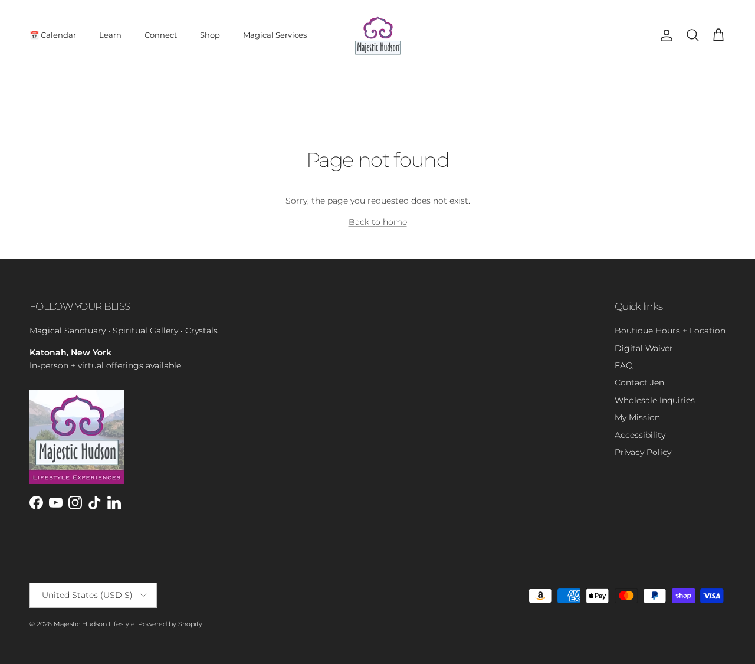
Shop (210, 35)
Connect (161, 35)
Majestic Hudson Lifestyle (94, 624)
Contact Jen (639, 382)
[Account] (664, 35)
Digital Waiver (644, 348)
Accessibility (640, 435)
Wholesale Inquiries (655, 400)
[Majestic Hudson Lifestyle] (378, 35)
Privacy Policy (643, 452)
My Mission (637, 417)
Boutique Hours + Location (670, 330)
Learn (110, 35)
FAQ (624, 365)
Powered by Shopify (170, 624)
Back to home (378, 222)
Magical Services (275, 35)
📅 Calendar (52, 35)
